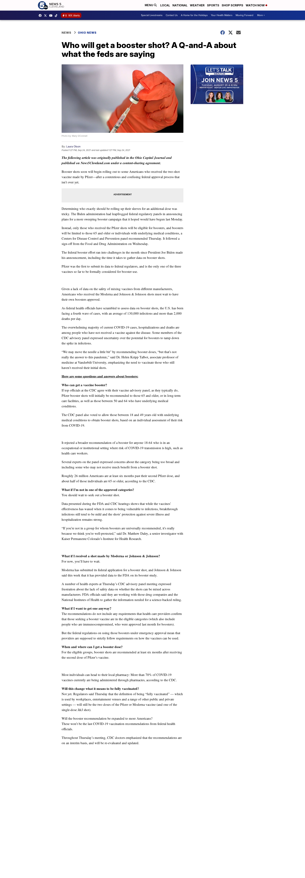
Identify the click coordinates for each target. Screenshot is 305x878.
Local (165, 5)
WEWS (46, 15)
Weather (197, 5)
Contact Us (172, 15)
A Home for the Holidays (194, 15)
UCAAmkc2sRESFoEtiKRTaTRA (51, 15)
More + (261, 15)
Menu (149, 5)
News (66, 32)
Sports (213, 5)
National (179, 5)
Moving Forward (244, 15)
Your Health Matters (221, 15)
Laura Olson (73, 146)
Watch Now (255, 5)
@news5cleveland (57, 15)
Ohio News (87, 32)
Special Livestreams (152, 15)
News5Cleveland (41, 15)
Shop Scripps (232, 5)
